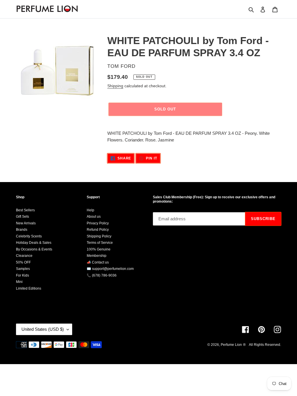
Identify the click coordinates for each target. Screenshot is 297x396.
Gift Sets (22, 217)
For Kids (22, 275)
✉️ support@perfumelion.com (110, 269)
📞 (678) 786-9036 (102, 275)
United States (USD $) (42, 329)
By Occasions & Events (34, 249)
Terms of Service (100, 243)
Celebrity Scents (29, 236)
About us (94, 217)
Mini (19, 282)
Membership (96, 256)
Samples (23, 269)
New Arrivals (26, 223)
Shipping (115, 85)
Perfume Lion (231, 345)
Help (90, 210)
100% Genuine (99, 249)
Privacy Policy (98, 223)
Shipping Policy (99, 236)
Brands (21, 230)
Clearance (24, 256)
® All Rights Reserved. (262, 345)
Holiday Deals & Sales (33, 243)
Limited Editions (28, 288)
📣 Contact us (98, 262)
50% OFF (23, 262)
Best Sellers (25, 210)
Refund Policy (98, 230)
